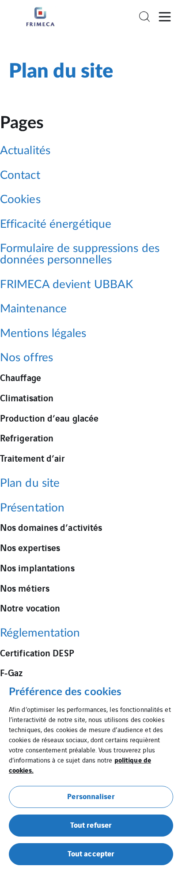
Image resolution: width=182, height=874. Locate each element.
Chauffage (20, 377)
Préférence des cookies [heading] (65, 692)
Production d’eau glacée (49, 417)
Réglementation (40, 633)
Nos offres (26, 357)
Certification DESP (37, 652)
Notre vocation (30, 607)
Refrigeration (26, 437)
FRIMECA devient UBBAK (66, 284)
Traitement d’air (32, 457)
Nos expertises (30, 547)
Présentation (32, 508)
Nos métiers (24, 587)
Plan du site (30, 483)
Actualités (25, 150)
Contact (20, 175)
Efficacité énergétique (55, 224)
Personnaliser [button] (90, 795)
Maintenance (33, 309)
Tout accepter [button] (91, 853)
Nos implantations (37, 567)
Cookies (20, 199)
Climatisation (26, 397)
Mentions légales (43, 333)
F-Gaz (11, 672)
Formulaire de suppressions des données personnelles (79, 254)
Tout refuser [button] (91, 824)
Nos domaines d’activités (51, 526)
